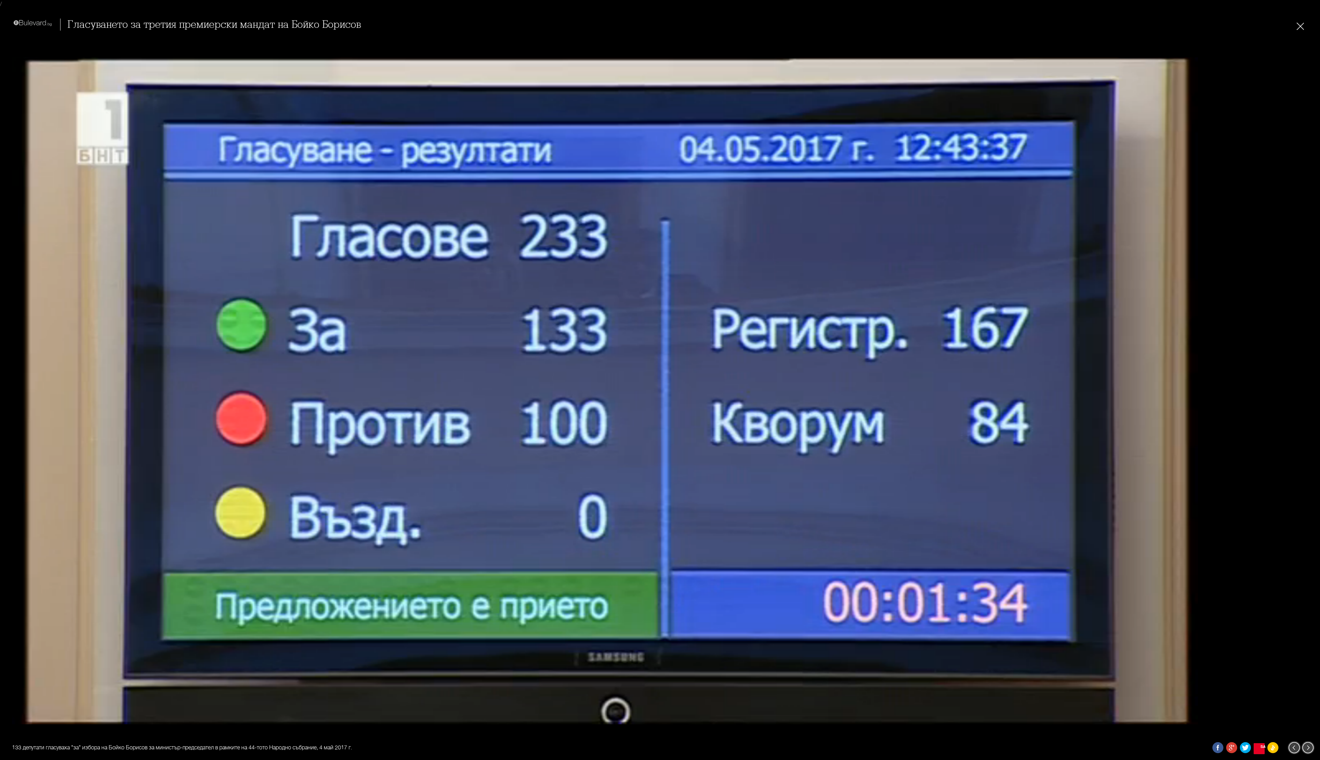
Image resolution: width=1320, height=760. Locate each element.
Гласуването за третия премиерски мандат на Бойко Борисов (214, 25)
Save (1263, 746)
